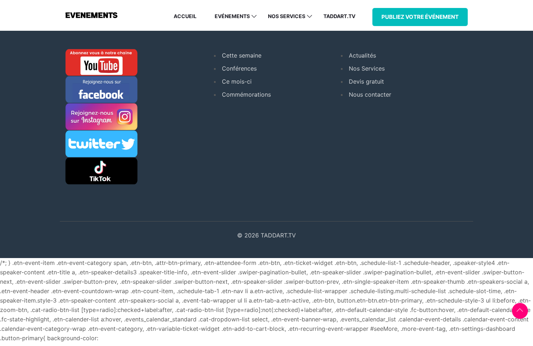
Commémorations (246, 94)
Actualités (362, 55)
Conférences (239, 68)
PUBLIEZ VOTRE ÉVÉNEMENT (420, 16)
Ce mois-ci (237, 81)
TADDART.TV (339, 16)
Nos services (286, 16)
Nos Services (367, 68)
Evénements (232, 16)
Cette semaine (241, 55)
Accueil (185, 16)
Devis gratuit (366, 81)
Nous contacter (370, 94)
